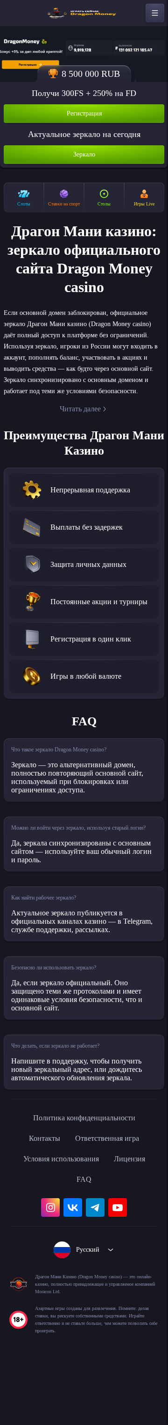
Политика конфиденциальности (84, 1171)
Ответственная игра (109, 1191)
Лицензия (136, 1212)
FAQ (84, 1232)
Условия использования (58, 1212)
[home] (84, 13)
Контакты (39, 1191)
